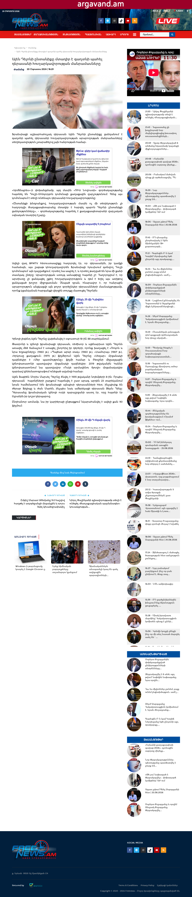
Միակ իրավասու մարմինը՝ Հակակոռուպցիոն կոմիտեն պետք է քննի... (161, 618)
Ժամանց (32, 48)
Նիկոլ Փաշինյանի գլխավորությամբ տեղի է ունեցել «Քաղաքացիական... (161, 114)
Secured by (18, 885)
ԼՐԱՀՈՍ (153, 105)
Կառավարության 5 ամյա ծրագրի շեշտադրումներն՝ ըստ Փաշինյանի (159, 494)
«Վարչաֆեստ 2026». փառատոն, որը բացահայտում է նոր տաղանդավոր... (162, 476)
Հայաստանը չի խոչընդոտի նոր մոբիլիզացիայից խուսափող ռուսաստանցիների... (161, 132)
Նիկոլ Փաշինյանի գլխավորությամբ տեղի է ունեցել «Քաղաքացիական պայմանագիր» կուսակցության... (95, 503)
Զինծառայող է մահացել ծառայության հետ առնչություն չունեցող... (162, 555)
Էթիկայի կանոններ (167, 885)
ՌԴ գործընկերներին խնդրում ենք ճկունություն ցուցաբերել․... (160, 602)
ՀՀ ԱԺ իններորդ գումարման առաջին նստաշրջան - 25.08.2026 (159, 445)
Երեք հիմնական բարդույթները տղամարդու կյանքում (64, 569)
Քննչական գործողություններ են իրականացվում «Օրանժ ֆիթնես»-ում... (159, 415)
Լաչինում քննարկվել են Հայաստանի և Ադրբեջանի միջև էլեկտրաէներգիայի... (162, 303)
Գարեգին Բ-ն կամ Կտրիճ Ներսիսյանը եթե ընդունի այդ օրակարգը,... (159, 256)
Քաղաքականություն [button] (46, 34)
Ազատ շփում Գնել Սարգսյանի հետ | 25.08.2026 (161, 223)
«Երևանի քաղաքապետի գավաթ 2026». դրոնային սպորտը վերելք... (162, 161)
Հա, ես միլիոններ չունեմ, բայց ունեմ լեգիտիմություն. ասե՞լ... (158, 272)
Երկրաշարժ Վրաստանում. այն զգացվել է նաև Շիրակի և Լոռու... (161, 508)
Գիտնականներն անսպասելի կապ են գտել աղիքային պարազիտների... (103, 571)
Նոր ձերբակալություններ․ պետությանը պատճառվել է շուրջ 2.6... (160, 195)
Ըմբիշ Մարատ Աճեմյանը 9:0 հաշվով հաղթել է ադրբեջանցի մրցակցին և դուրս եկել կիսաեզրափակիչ (39, 503)
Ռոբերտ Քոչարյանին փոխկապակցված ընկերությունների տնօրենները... (161, 289)
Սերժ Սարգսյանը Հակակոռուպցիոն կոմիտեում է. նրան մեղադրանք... (161, 319)
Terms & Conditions (128, 885)
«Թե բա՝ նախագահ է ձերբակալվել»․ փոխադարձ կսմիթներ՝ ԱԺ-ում (160, 209)
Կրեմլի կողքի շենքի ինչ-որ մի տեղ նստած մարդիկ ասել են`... (162, 634)
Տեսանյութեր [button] (23, 34)
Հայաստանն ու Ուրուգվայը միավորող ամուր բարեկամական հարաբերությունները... (161, 368)
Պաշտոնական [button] (93, 34)
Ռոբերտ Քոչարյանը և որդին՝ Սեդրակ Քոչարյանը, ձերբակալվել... (160, 382)
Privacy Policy (147, 885)
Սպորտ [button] (124, 34)
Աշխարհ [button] (111, 34)
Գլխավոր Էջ (19, 48)
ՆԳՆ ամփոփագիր (159, 584)
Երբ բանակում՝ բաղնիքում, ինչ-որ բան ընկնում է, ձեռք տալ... (158, 571)
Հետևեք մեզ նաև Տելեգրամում (67, 472)
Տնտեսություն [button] (71, 34)
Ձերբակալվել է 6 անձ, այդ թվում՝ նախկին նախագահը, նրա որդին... (161, 398)
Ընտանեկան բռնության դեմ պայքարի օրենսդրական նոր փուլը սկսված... (162, 335)
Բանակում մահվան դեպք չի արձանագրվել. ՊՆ (160, 176)
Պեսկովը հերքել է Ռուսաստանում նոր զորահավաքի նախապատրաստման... (159, 352)
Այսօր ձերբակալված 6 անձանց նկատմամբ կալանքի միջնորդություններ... (162, 146)
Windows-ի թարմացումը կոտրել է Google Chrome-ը (30, 568)
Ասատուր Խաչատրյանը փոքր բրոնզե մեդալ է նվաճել (162, 522)
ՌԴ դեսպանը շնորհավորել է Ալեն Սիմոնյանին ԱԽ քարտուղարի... (156, 242)
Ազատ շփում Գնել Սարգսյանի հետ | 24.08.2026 (161, 538)
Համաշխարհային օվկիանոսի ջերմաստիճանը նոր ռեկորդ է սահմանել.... (161, 461)
